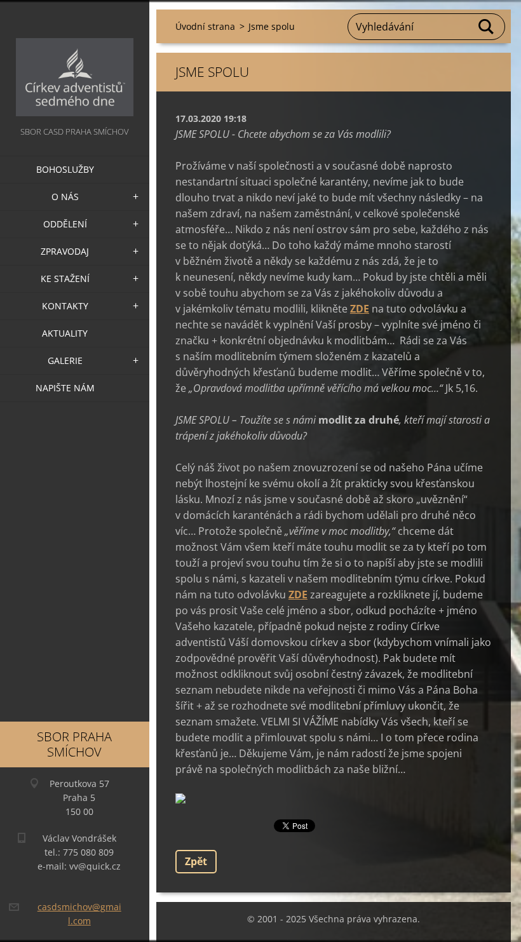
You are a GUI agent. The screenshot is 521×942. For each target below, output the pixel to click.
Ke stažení (65, 279)
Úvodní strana (205, 26)
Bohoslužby (65, 169)
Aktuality (65, 333)
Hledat (486, 26)
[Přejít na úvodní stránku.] (74, 62)
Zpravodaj (65, 251)
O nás (65, 197)
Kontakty (65, 306)
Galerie (65, 360)
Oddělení (65, 224)
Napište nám (65, 388)
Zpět (196, 861)
